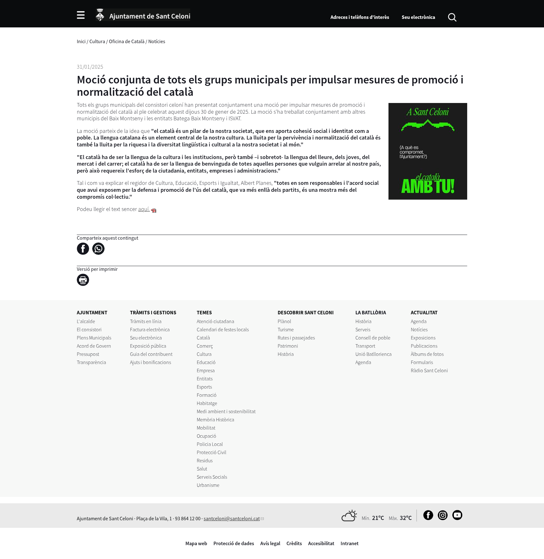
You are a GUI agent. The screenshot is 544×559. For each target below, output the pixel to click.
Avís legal (270, 543)
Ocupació (206, 436)
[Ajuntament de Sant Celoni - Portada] (143, 14)
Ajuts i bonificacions (150, 362)
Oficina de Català (126, 41)
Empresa (206, 370)
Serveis (362, 329)
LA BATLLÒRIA (370, 312)
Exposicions (423, 337)
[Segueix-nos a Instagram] (441, 518)
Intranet (350, 543)
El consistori (89, 329)
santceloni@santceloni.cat (232, 518)
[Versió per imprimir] (84, 280)
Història (286, 354)
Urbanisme (208, 485)
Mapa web (196, 543)
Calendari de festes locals (223, 329)
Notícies (156, 41)
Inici (81, 41)
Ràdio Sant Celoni (429, 370)
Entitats (204, 378)
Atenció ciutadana (215, 321)
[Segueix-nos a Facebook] (427, 518)
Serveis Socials (212, 477)
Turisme (286, 329)
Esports (204, 387)
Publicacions (424, 346)
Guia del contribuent (151, 354)
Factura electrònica (150, 329)
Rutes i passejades (296, 337)
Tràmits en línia (146, 321)
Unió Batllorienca (373, 354)
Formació (207, 395)
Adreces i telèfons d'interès (360, 17)
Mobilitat (206, 428)
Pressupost (88, 354)
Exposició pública (148, 346)
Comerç (205, 346)
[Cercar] (452, 17)
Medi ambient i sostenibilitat (226, 411)
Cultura (97, 41)
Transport (365, 346)
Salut (202, 468)
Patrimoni (288, 346)
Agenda (363, 362)
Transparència (91, 362)
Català (203, 337)
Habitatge (207, 403)
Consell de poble (372, 337)
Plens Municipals (94, 337)
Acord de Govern (94, 346)
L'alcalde (86, 321)
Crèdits (294, 543)
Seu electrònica (418, 17)
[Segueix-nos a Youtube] (455, 518)
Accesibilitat (321, 543)
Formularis (422, 362)
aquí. (144, 209)
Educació (206, 362)
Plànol (284, 321)
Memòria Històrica (215, 419)
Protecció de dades (233, 543)
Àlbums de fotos (427, 354)
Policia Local (210, 444)
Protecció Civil (211, 452)
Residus (204, 460)
